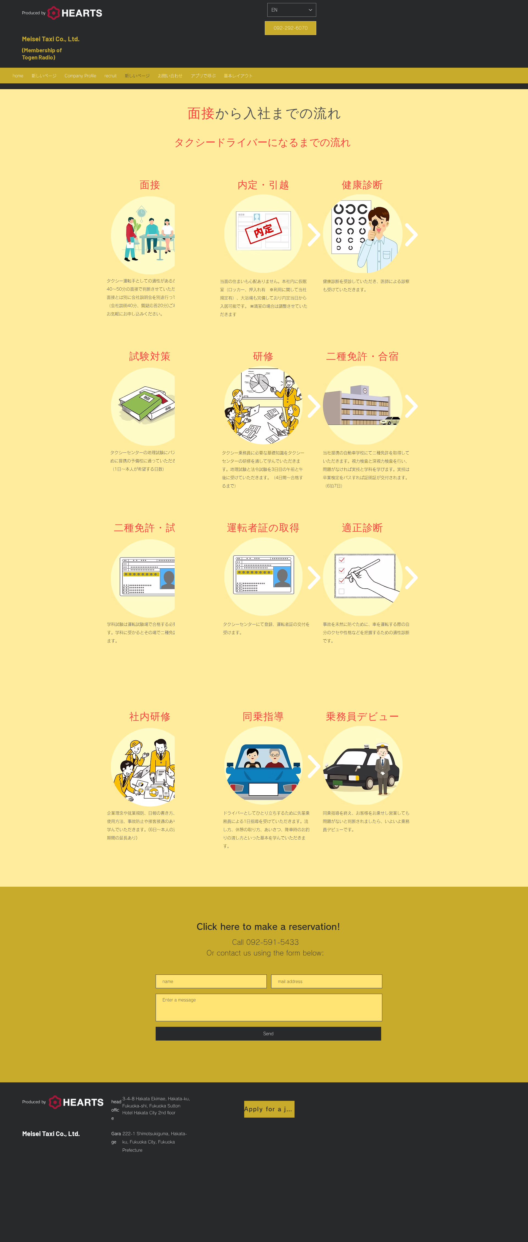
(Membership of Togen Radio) (42, 54)
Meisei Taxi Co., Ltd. (50, 39)
